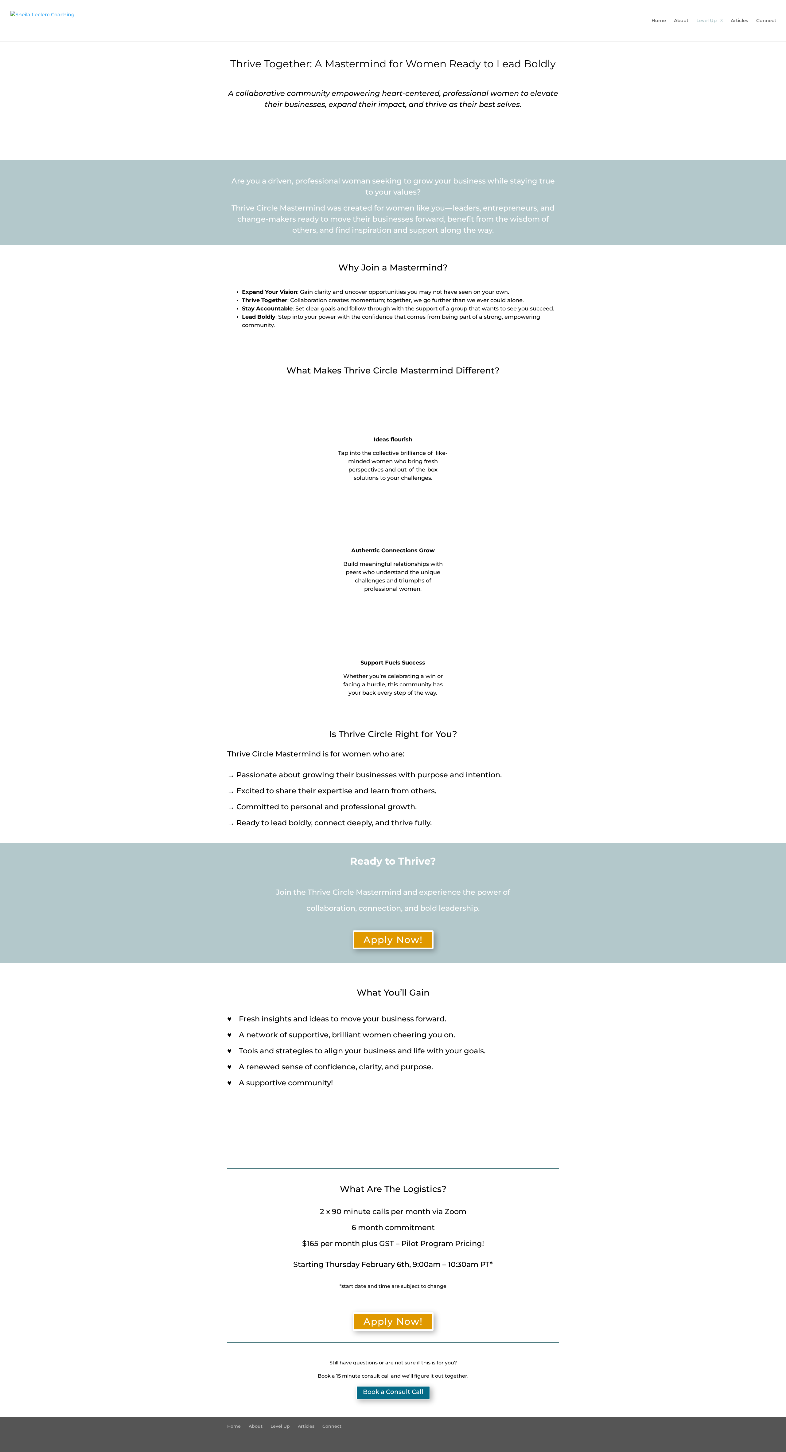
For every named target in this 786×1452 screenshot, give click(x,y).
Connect (766, 20)
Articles (739, 20)
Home (659, 20)
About (681, 20)
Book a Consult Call (393, 1391)
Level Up (706, 20)
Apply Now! (393, 939)
